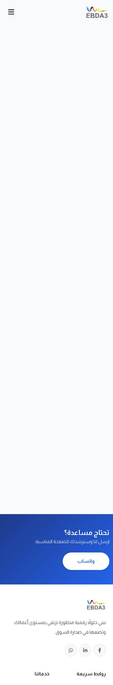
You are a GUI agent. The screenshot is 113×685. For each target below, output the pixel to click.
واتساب (86, 561)
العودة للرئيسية (56, 287)
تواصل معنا (56, 299)
